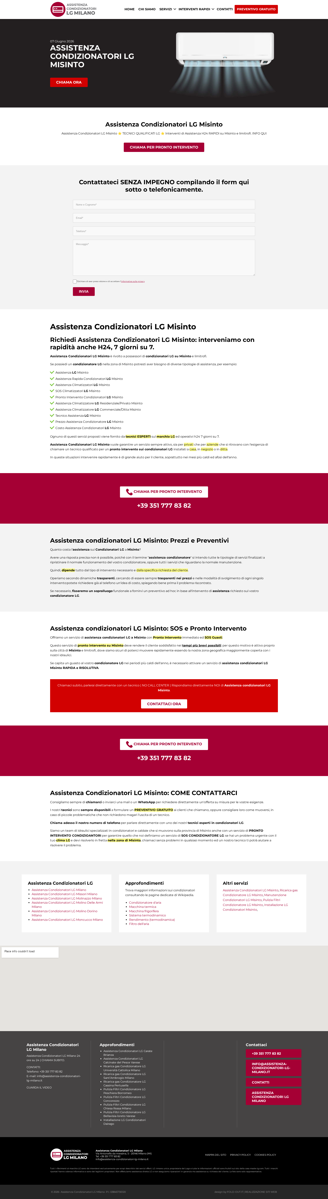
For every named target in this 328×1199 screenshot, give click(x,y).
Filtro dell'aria (139, 924)
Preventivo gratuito (256, 9)
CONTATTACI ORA (164, 704)
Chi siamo (147, 9)
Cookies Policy (265, 1154)
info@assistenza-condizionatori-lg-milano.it (271, 1068)
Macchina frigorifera (144, 911)
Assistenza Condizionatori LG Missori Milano (64, 894)
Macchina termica (142, 907)
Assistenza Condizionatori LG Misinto (250, 890)
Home (130, 9)
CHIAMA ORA (69, 82)
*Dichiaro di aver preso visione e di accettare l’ (111, 281)
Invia (84, 291)
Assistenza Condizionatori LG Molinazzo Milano (67, 898)
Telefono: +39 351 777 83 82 (44, 1071)
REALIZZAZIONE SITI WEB (261, 1191)
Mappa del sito (215, 1154)
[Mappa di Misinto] (164, 988)
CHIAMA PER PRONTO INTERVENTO (164, 147)
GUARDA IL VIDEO (39, 1087)
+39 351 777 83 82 (266, 1053)
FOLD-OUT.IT (235, 1191)
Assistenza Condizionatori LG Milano (59, 890)
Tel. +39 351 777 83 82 (108, 1156)
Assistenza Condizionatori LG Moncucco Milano (67, 920)
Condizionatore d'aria (145, 902)
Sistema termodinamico (147, 915)
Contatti (225, 9)
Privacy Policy (240, 1154)
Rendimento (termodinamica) (152, 920)
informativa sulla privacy (133, 281)
